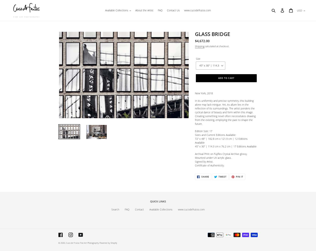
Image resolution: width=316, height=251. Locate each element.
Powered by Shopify (108, 243)
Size (198, 58)
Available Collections (160, 209)
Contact (139, 209)
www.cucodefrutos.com (191, 209)
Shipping (199, 46)
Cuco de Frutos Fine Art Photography (82, 243)
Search (115, 209)
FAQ (127, 209)
